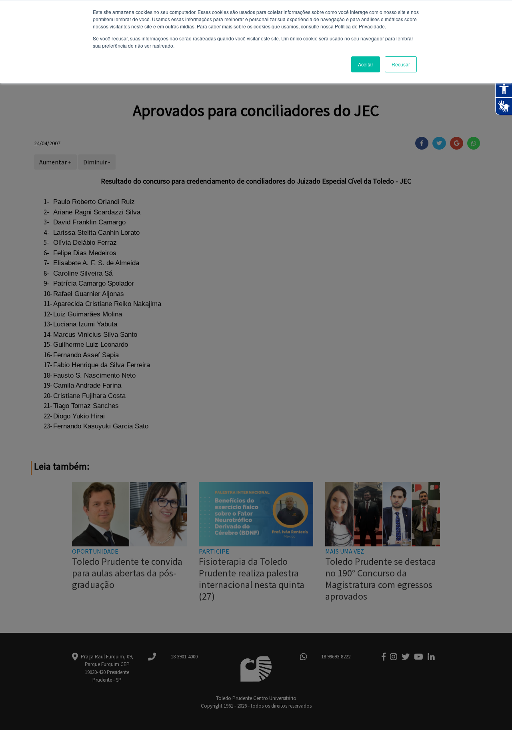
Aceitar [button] (365, 64)
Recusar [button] (401, 64)
